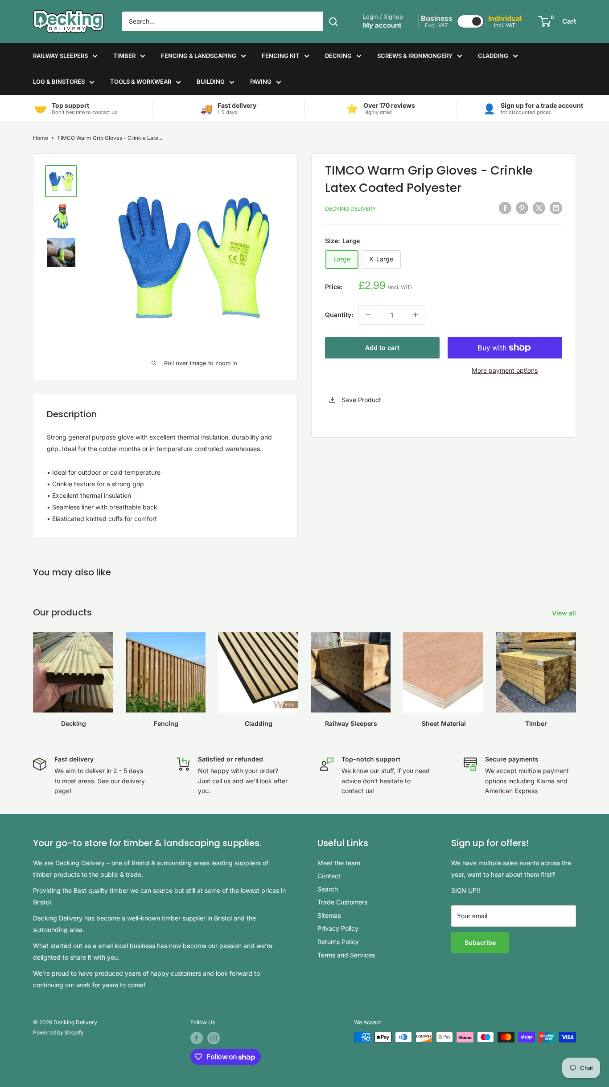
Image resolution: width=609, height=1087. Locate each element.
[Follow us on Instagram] (213, 1038)
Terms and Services (346, 955)
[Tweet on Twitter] (539, 208)
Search (327, 889)
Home (40, 137)
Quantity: (339, 314)
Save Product (360, 400)
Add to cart (382, 347)
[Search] (334, 21)
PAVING (261, 81)
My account (382, 25)
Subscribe (480, 942)
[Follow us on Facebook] (196, 1038)
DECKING (338, 55)
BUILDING (211, 81)
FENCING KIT (281, 55)
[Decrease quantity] (368, 314)
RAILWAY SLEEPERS (60, 55)
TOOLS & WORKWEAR (140, 81)
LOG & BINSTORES (59, 81)
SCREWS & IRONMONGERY (415, 55)
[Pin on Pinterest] (522, 208)
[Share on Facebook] (505, 208)
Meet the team (338, 863)
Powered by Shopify (58, 1032)
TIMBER (124, 55)
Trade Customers (342, 902)
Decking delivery (350, 208)
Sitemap (329, 915)
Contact (329, 875)
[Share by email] (556, 208)
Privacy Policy (337, 928)
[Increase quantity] (415, 314)
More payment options (505, 370)
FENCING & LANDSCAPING (198, 55)
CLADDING (493, 55)
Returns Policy (338, 941)
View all (565, 613)
